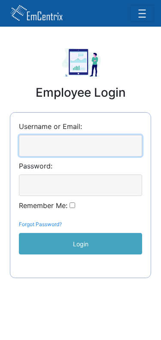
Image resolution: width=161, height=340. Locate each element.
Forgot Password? (40, 224)
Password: (35, 166)
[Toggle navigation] (142, 13)
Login (80, 244)
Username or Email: (50, 126)
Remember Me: (43, 205)
